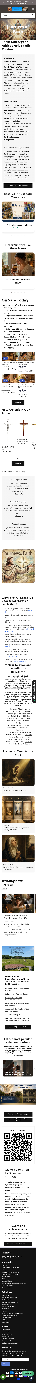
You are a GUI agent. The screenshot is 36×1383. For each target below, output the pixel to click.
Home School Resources (9, 1341)
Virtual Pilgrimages (7, 1285)
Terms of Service (7, 1334)
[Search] (32, 15)
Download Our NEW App (9, 1297)
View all (18, 403)
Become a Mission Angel (18, 1114)
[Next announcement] (32, 2)
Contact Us (5, 1295)
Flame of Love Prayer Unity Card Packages (26, 363)
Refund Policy (6, 1329)
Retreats (4, 1311)
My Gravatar (6, 1288)
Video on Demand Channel (10, 1274)
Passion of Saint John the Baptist (14, 791)
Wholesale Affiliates (8, 1338)
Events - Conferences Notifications (13, 1313)
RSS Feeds (5, 1320)
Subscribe (5, 1364)
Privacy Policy (6, 1332)
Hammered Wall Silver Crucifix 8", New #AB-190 (8, 448)
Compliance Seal (7, 1317)
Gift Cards (5, 1270)
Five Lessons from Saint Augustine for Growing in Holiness (16, 829)
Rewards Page (6, 1322)
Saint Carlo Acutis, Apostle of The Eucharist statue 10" (26, 386)
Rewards (7, 646)
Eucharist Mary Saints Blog (10, 1302)
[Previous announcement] (4, 2)
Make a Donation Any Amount (18, 1120)
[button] (11, 292)
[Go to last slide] (1, 1068)
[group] (26, 367)
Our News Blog (6, 1300)
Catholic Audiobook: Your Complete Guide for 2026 (16, 917)
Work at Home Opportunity (10, 1343)
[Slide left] (14, 458)
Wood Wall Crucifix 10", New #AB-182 (22, 440)
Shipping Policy (6, 1336)
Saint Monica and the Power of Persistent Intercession (18, 868)
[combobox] (18, 15)
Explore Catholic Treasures (18, 186)
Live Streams (6, 1276)
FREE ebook (5, 1279)
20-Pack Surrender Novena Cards (18, 279)
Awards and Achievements (18, 1244)
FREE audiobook (7, 1281)
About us (4, 1265)
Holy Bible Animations (9, 1306)
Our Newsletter (6, 1304)
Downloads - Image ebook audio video (14, 1283)
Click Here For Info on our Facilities (17, 1027)
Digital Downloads (20, 661)
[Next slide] (34, 1068)
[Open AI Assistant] (31, 1378)
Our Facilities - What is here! (10, 1272)
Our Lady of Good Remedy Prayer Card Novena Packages (9, 386)
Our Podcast (5, 1309)
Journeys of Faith (24, 1369)
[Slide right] (22, 458)
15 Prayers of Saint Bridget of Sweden (9, 363)
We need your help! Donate (10, 1267)
